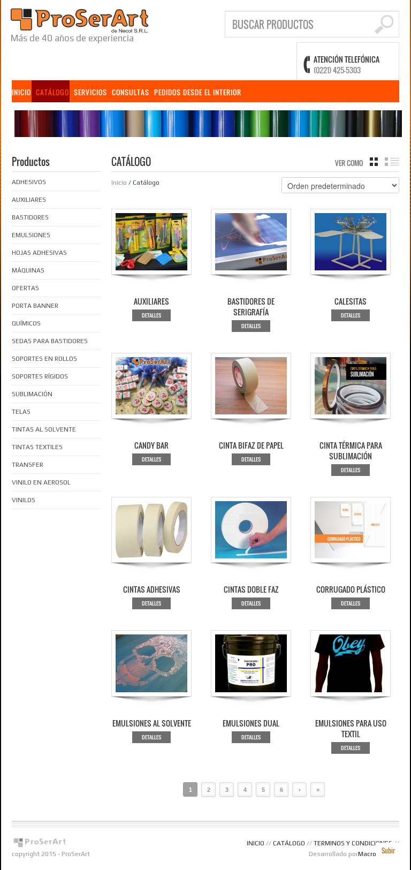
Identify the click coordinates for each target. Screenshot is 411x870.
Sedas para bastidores (50, 341)
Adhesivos (29, 182)
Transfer (27, 464)
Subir (388, 850)
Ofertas (25, 288)
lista (392, 161)
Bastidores (30, 217)
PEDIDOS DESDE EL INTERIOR (197, 92)
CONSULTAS (130, 92)
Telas (21, 411)
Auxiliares (29, 199)
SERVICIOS (90, 92)
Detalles (151, 315)
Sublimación (32, 394)
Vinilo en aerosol (41, 482)
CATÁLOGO (52, 92)
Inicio (119, 182)
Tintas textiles (37, 447)
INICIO (21, 92)
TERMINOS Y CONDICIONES (353, 843)
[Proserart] (79, 20)
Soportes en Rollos (44, 358)
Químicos (26, 323)
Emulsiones (31, 235)
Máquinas (28, 270)
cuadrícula (374, 161)
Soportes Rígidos (40, 376)
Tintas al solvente (44, 429)
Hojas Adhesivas (39, 252)
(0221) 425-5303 (337, 69)
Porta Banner (35, 305)
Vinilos (23, 500)
